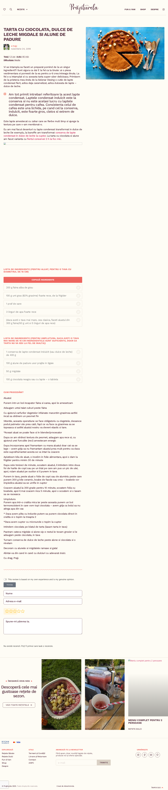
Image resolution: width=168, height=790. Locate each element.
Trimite (10, 585)
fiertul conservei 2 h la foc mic (44, 138)
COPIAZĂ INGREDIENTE (43, 280)
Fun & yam (130, 9)
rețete (21, 9)
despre (155, 9)
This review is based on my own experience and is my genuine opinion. (41, 579)
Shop (143, 9)
